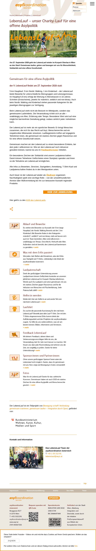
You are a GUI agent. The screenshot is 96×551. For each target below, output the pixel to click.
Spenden (79, 3)
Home (12, 15)
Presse (75, 7)
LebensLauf (36, 15)
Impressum (14, 490)
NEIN (13, 541)
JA (9, 541)
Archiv (55, 490)
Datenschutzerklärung (35, 490)
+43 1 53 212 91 (54, 453)
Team (84, 490)
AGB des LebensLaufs (35, 200)
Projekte (27, 15)
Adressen (76, 11)
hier (76, 546)
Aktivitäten (19, 15)
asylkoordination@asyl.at (19, 519)
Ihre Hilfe (70, 490)
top (85, 483)
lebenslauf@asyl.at (54, 456)
